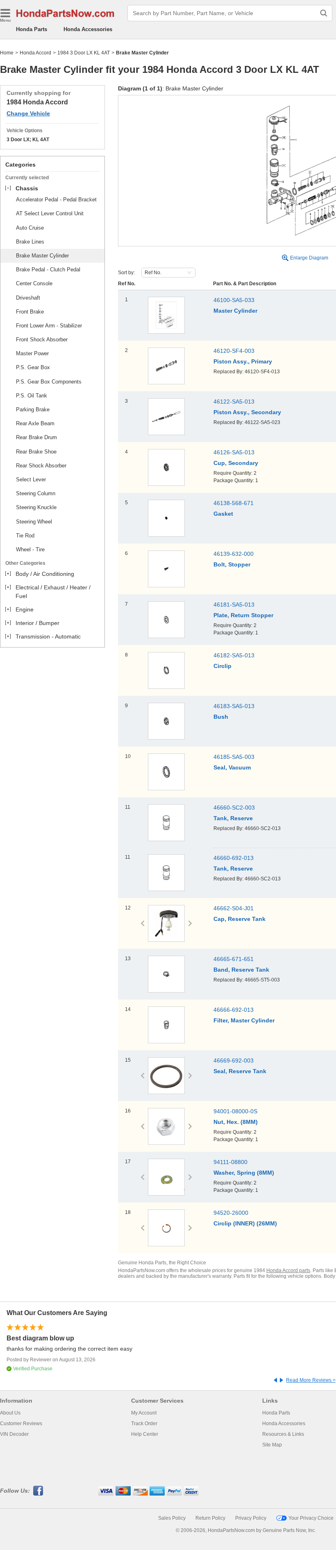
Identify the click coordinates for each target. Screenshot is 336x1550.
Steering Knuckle (36, 507)
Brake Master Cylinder (42, 256)
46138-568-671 (233, 503)
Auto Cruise (30, 228)
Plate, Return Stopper (243, 615)
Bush (220, 716)
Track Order (144, 1423)
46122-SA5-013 (233, 401)
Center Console (34, 283)
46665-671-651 (233, 959)
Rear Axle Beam (35, 423)
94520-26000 (230, 1212)
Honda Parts (31, 29)
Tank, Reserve (233, 818)
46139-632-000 (233, 554)
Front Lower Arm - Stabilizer (49, 326)
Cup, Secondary (235, 463)
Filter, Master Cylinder (244, 1020)
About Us (10, 1413)
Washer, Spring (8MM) (243, 1172)
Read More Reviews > (311, 1380)
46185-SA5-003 (233, 757)
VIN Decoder (14, 1434)
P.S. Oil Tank (31, 396)
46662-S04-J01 (233, 908)
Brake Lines (30, 242)
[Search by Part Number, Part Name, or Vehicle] (324, 13)
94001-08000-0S (235, 1111)
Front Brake (30, 312)
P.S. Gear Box (33, 367)
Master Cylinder (235, 310)
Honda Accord (35, 53)
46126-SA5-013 (233, 452)
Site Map (272, 1445)
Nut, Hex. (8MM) (235, 1122)
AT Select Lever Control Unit (50, 213)
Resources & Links (283, 1434)
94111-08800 (230, 1162)
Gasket (223, 513)
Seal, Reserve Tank (239, 1071)
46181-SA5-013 (233, 604)
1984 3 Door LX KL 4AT (83, 53)
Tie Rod (25, 535)
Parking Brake (33, 409)
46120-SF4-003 (233, 350)
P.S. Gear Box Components (49, 382)
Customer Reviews (21, 1423)
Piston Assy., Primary (242, 361)
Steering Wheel (34, 522)
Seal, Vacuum (232, 767)
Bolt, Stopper (231, 564)
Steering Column (35, 493)
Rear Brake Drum (36, 437)
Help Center (144, 1434)
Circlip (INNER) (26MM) (245, 1223)
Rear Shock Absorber (41, 466)
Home (7, 53)
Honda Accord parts (288, 1270)
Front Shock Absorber (42, 339)
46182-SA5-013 (233, 655)
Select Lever (31, 479)
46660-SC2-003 (234, 807)
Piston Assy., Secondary (247, 412)
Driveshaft (28, 298)
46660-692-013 (233, 858)
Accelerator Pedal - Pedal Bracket (56, 199)
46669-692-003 (233, 1060)
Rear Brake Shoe (36, 452)
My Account (144, 1413)
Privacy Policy (250, 1518)
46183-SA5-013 (233, 706)
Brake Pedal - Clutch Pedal (48, 269)
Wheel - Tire (30, 549)
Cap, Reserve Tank (239, 919)
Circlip (222, 666)
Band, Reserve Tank (241, 969)
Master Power (32, 353)
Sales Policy (172, 1518)
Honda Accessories (88, 29)
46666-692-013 (233, 1009)
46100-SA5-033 (233, 300)
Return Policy (210, 1518)
